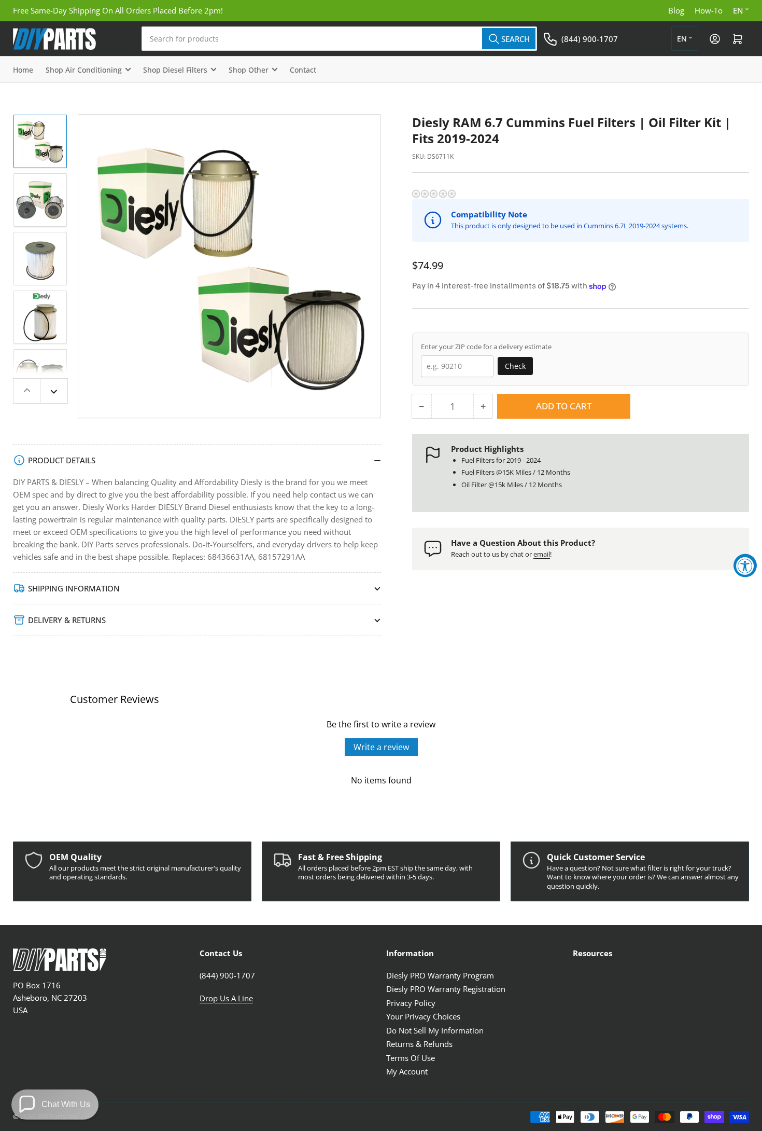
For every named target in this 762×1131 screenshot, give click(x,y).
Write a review (381, 747)
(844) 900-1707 (589, 39)
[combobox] (339, 38)
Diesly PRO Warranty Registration (445, 989)
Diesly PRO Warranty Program (440, 975)
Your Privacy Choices (423, 1016)
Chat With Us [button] (65, 1104)
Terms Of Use (410, 1058)
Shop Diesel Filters (175, 70)
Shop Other (249, 70)
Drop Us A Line (226, 998)
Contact (303, 70)
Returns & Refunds (419, 1044)
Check (515, 366)
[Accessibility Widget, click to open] (745, 565)
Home (23, 70)
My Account (407, 1071)
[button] (434, 193)
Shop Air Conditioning (84, 70)
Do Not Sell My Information (435, 1030)
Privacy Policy (410, 1003)
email (541, 554)
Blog (676, 10)
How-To (709, 10)
